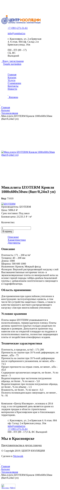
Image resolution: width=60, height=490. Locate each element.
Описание (13, 237)
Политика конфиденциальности (25, 6)
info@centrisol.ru (16, 33)
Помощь (12, 9)
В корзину (7, 231)
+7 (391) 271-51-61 (18, 28)
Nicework (18, 456)
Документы (14, 242)
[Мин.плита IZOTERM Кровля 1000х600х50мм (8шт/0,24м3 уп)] (30, 153)
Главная (12, 74)
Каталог (12, 77)
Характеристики (17, 240)
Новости (12, 89)
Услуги (11, 80)
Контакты (13, 86)
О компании (14, 83)
